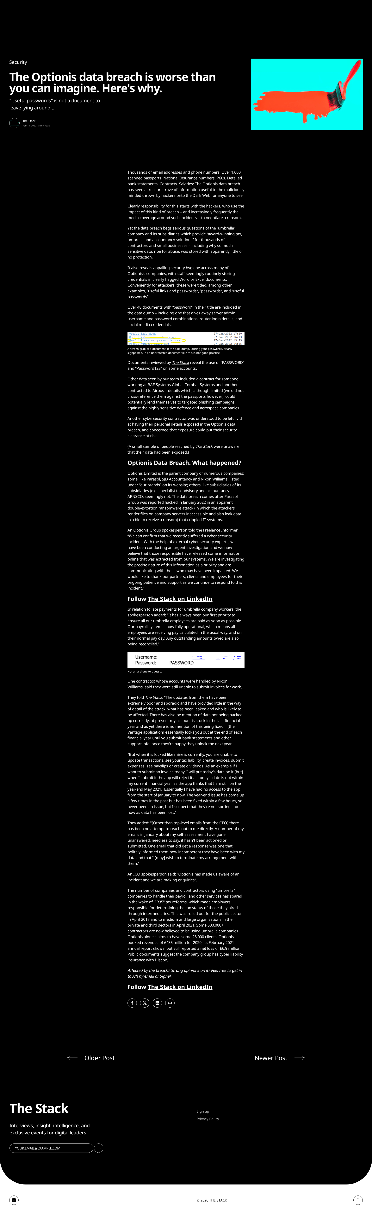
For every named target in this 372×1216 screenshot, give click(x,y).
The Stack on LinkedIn (180, 599)
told (191, 530)
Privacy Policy (208, 1118)
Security (18, 62)
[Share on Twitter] (144, 1003)
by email (146, 976)
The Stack (29, 121)
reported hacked (163, 502)
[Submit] (98, 1148)
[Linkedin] (14, 1200)
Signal (165, 976)
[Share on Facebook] (132, 1003)
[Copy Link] (170, 1003)
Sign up (203, 1111)
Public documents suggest (151, 954)
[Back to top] (358, 1200)
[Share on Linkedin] (157, 1003)
